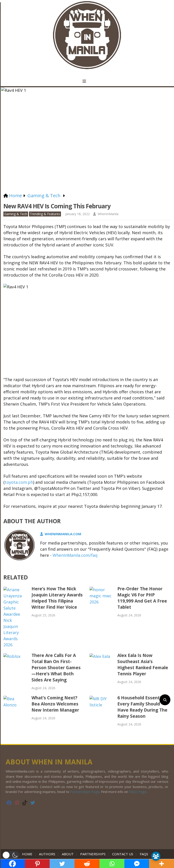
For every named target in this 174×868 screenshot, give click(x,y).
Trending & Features (45, 214)
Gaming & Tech (15, 214)
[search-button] (165, 699)
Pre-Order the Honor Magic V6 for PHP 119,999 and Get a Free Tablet (142, 598)
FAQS (144, 854)
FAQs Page (137, 791)
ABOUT (67, 854)
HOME (28, 854)
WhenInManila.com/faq (75, 555)
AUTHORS (47, 854)
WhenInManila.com (63, 534)
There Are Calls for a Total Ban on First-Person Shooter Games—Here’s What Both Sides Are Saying (56, 667)
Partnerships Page (84, 791)
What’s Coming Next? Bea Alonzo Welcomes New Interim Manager (55, 704)
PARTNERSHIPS (92, 854)
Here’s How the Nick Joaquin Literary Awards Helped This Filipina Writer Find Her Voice (57, 598)
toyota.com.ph (19, 482)
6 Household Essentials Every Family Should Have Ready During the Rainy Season (142, 707)
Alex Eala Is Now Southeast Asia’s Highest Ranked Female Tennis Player (142, 664)
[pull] (87, 81)
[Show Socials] (155, 856)
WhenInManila (108, 214)
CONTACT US (122, 854)
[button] (10, 855)
